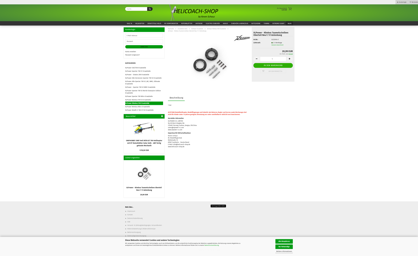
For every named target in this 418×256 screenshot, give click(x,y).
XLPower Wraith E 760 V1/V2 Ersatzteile (139, 110)
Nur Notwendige (284, 247)
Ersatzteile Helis (154, 23)
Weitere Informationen (284, 251)
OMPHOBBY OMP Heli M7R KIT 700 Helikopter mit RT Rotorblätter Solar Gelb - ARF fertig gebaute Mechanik (144, 143)
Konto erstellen (130, 52)
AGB (128, 222)
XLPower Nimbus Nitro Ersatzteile (137, 107)
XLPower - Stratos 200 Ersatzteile (137, 75)
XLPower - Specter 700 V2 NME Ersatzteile (140, 87)
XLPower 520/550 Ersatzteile (135, 68)
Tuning (266, 23)
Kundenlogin (402, 2)
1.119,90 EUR (144, 150)
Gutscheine (255, 23)
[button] (256, 59)
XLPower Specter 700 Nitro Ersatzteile (139, 96)
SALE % (129, 23)
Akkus (225, 23)
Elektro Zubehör (213, 23)
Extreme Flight (278, 23)
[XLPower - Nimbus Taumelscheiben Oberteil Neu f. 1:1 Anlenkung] (209, 61)
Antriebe (199, 23)
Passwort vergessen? (132, 55)
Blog (289, 23)
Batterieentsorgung (134, 232)
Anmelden (144, 47)
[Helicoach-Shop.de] (193, 12)
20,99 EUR (144, 195)
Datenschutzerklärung (211, 245)
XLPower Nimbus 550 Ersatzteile (137, 103)
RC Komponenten (171, 23)
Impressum (131, 211)
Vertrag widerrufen (218, 206)
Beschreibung (176, 97)
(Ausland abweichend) (277, 45)
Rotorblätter (186, 23)
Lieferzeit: (256, 43)
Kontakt (130, 215)
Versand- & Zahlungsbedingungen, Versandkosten (144, 225)
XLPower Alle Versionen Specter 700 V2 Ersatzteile (143, 78)
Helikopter (139, 23)
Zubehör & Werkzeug (239, 23)
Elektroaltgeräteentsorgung (136, 236)
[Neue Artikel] (162, 116)
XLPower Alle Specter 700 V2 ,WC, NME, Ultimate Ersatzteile (142, 82)
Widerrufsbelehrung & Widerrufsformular (141, 229)
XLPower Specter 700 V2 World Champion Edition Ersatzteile (143, 92)
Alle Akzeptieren (284, 241)
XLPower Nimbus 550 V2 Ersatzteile (138, 100)
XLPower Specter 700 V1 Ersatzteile (138, 71)
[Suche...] (150, 9)
